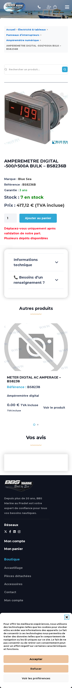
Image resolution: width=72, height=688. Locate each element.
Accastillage (13, 568)
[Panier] (55, 7)
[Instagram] (19, 531)
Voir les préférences (36, 678)
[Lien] (39, 7)
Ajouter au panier (38, 218)
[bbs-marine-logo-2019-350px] (14, 7)
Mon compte (13, 600)
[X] (5, 531)
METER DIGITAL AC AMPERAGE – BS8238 (34, 379)
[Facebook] (10, 531)
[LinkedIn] (14, 531)
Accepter (36, 659)
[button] (67, 617)
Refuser (36, 668)
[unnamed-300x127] (18, 485)
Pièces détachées (17, 576)
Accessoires (13, 584)
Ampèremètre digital (23, 395)
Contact (10, 592)
